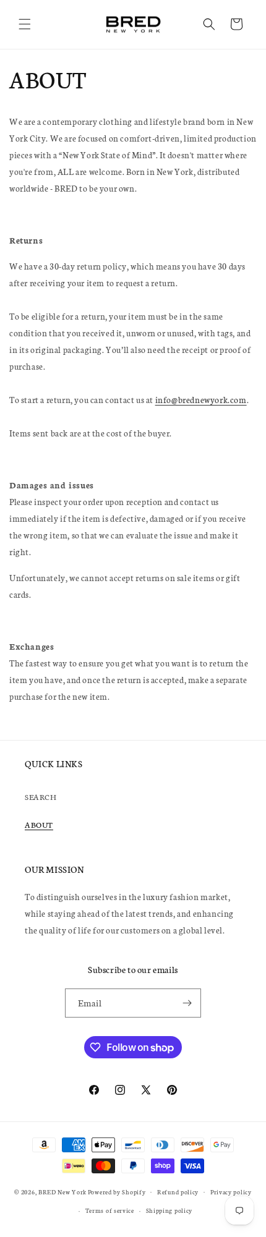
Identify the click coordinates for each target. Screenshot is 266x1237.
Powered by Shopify (117, 1191)
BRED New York (62, 1191)
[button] (24, 24)
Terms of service (109, 1210)
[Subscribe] (186, 1003)
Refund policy (178, 1192)
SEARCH (41, 796)
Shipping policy (169, 1210)
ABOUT (39, 824)
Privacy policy (231, 1192)
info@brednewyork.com (201, 400)
